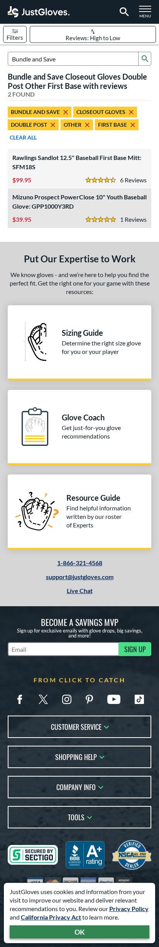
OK (79, 932)
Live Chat (80, 590)
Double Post (29, 124)
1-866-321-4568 (79, 562)
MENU (147, 14)
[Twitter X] (43, 699)
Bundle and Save (35, 112)
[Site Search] (122, 12)
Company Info (76, 786)
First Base (112, 124)
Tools (76, 816)
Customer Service (76, 726)
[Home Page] (38, 12)
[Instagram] (66, 699)
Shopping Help (76, 756)
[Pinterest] (89, 699)
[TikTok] (139, 699)
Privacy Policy (129, 908)
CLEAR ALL (23, 137)
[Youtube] (113, 699)
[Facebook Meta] (19, 699)
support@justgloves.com (79, 576)
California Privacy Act (51, 917)
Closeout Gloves (100, 112)
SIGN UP (135, 649)
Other (72, 124)
